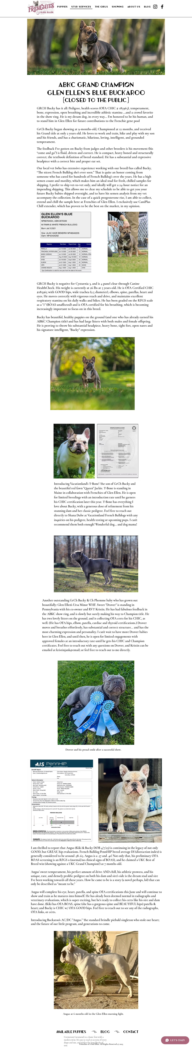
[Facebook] (162, 6)
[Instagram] (155, 6)
